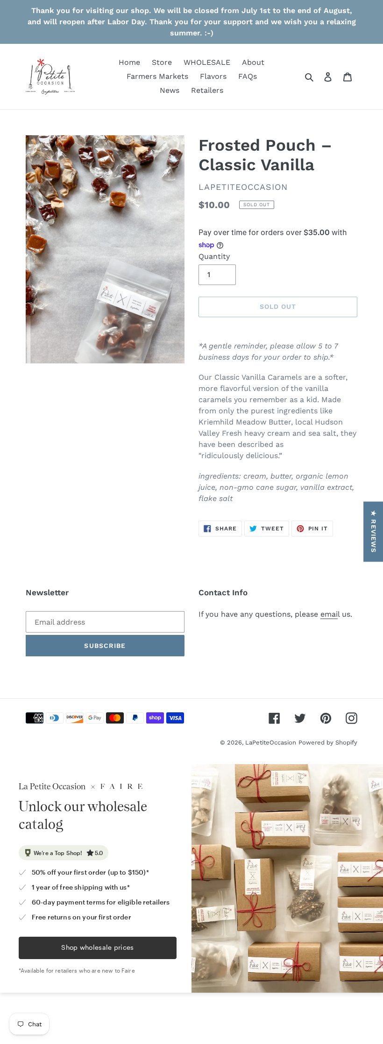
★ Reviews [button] (373, 531)
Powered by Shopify (327, 742)
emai (329, 614)
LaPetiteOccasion (270, 742)
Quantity (214, 256)
